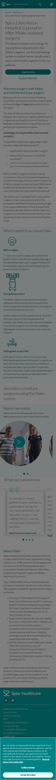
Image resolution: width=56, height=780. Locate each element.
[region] (28, 758)
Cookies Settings (28, 767)
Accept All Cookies (28, 775)
